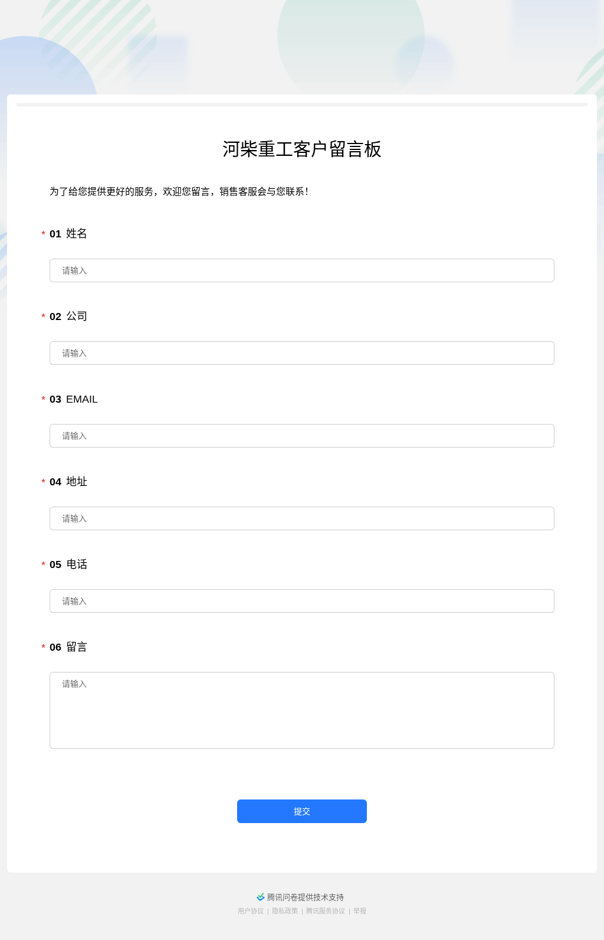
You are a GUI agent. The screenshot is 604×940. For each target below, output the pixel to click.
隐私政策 (285, 911)
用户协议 (251, 911)
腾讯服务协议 (325, 911)
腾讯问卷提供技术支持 (305, 897)
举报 (359, 911)
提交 (302, 811)
